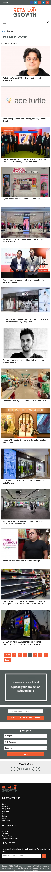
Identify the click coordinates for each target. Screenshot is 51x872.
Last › (7, 660)
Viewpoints (6, 809)
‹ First (7, 655)
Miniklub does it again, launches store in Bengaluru (25, 400)
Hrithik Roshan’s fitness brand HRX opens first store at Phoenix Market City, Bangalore (25, 320)
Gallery (4, 816)
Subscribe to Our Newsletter (25, 717)
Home (3, 31)
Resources (6, 821)
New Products (7, 818)
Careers (5, 834)
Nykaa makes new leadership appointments (21, 199)
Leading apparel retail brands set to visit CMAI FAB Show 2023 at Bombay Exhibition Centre (24, 160)
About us (5, 831)
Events (4, 813)
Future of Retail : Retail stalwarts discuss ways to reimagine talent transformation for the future (24, 602)
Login (5, 2)
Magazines (6, 811)
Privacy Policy (7, 836)
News (4, 804)
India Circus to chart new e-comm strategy (21, 561)
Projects (5, 806)
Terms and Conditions (10, 838)
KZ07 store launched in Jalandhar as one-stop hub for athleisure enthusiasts (25, 522)
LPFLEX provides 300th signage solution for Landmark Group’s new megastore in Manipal (22, 643)
